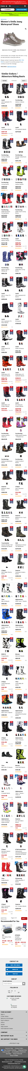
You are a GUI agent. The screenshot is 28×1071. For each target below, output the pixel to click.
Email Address (7, 981)
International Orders (7, 1028)
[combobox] (24, 80)
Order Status (4, 1016)
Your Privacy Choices (10, 1050)
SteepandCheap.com (14, 1063)
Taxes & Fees (6, 1052)
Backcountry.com (7, 1062)
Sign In (3, 1014)
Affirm (2, 1022)
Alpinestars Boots (11, 66)
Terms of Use (9, 1048)
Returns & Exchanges (7, 1018)
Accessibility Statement (19, 1052)
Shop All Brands (17, 1054)
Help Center (4, 1026)
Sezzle (2, 1024)
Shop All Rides (14, 1055)
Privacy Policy (19, 1048)
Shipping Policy (22, 1050)
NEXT (23, 918)
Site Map (8, 1054)
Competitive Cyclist (20, 1062)
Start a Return (5, 1020)
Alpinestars (3, 19)
